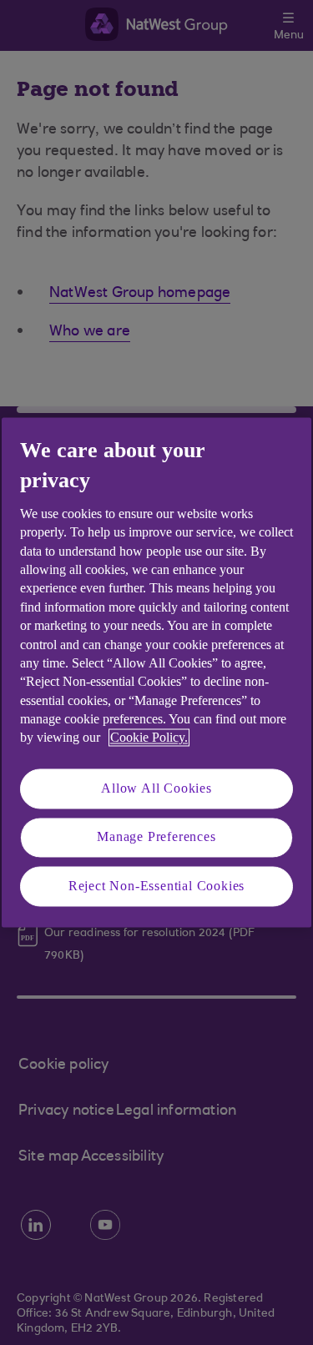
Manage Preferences (156, 837)
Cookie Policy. (149, 738)
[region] (156, 672)
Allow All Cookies (156, 788)
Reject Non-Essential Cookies (156, 886)
